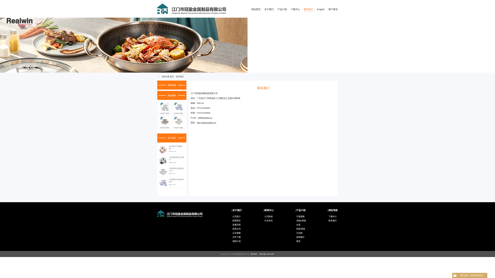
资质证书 (236, 228)
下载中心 (295, 9)
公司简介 (236, 216)
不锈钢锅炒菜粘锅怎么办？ (176, 169)
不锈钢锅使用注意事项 (176, 158)
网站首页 (256, 9)
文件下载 (236, 237)
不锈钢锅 (300, 216)
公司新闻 (268, 216)
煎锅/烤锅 (300, 228)
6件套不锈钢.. (165, 113)
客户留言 (333, 9)
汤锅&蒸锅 (301, 220)
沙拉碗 (299, 232)
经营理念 (236, 220)
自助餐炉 (300, 237)
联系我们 (308, 9)
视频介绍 (236, 241)
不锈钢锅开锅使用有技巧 (176, 180)
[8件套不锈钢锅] (165, 121)
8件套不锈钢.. (165, 128)
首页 (172, 76)
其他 (298, 241)
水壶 (298, 224)
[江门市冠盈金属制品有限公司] (191, 8)
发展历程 (236, 224)
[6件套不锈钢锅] (165, 107)
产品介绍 (282, 9)
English (321, 9)
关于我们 (269, 9)
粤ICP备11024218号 (267, 254)
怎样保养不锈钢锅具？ (175, 147)
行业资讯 (268, 220)
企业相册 (236, 232)
